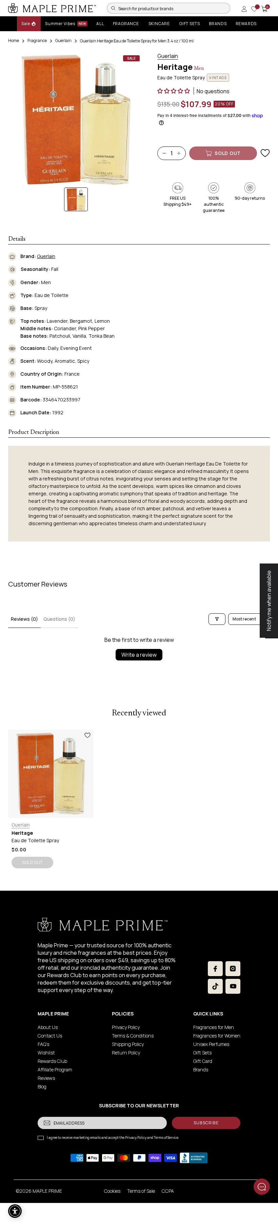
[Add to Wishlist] (265, 153)
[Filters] (217, 619)
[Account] (244, 9)
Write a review (139, 654)
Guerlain (63, 40)
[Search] (113, 8)
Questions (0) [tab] (59, 619)
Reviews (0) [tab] (24, 619)
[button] (174, 91)
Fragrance (37, 40)
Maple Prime (47, 1191)
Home (13, 40)
